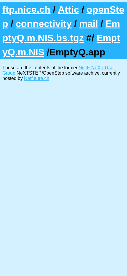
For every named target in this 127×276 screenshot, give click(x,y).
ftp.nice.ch (26, 9)
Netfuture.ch (36, 78)
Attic (68, 9)
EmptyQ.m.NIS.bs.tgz (61, 30)
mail (88, 23)
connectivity (44, 23)
